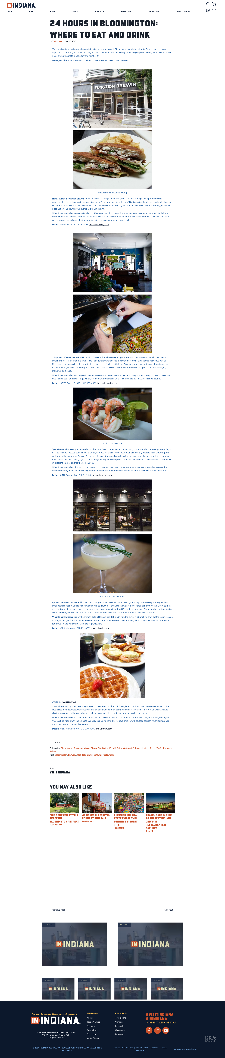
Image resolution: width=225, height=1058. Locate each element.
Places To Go (156, 748)
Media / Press (93, 1038)
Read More (55, 825)
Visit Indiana (57, 41)
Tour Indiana (120, 1018)
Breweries (78, 748)
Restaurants (108, 755)
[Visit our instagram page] (157, 1030)
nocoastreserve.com (102, 475)
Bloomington (67, 748)
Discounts (119, 1026)
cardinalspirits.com (100, 628)
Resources (121, 1013)
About (90, 1018)
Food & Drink (115, 748)
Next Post (169, 910)
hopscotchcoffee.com (108, 383)
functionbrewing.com (99, 225)
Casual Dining (90, 748)
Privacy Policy (142, 1048)
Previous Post (58, 910)
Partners (91, 1026)
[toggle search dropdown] (207, 4)
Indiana (145, 748)
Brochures (91, 1034)
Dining (90, 755)
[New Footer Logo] (56, 1018)
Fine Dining (103, 748)
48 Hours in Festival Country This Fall (96, 816)
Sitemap (129, 1048)
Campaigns (120, 1030)
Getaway (98, 755)
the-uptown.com (104, 729)
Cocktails (81, 755)
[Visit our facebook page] (149, 1030)
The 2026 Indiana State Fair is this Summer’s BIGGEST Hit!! (126, 820)
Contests (119, 1022)
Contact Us (92, 1030)
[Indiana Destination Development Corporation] (21, 5)
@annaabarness (68, 702)
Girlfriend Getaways (132, 748)
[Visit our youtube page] (166, 1030)
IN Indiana (92, 1013)
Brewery (72, 755)
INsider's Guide (93, 1022)
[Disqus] (112, 875)
